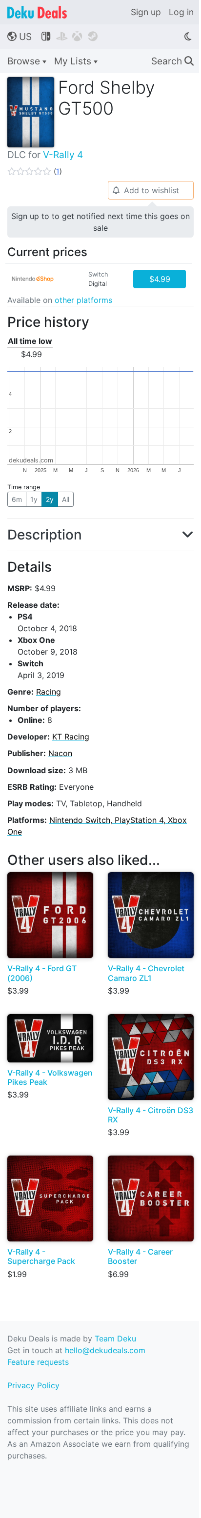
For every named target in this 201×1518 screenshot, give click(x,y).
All (65, 499)
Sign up (146, 12)
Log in (181, 12)
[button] (34, 171)
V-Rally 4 (63, 154)
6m (17, 499)
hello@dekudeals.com (105, 1350)
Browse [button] (24, 61)
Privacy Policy (33, 1385)
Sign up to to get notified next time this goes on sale (100, 222)
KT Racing (70, 736)
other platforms (83, 300)
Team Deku (115, 1338)
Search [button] (172, 61)
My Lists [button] (74, 61)
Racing (48, 692)
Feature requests (38, 1362)
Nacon (60, 753)
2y (50, 499)
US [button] (19, 36)
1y (34, 499)
